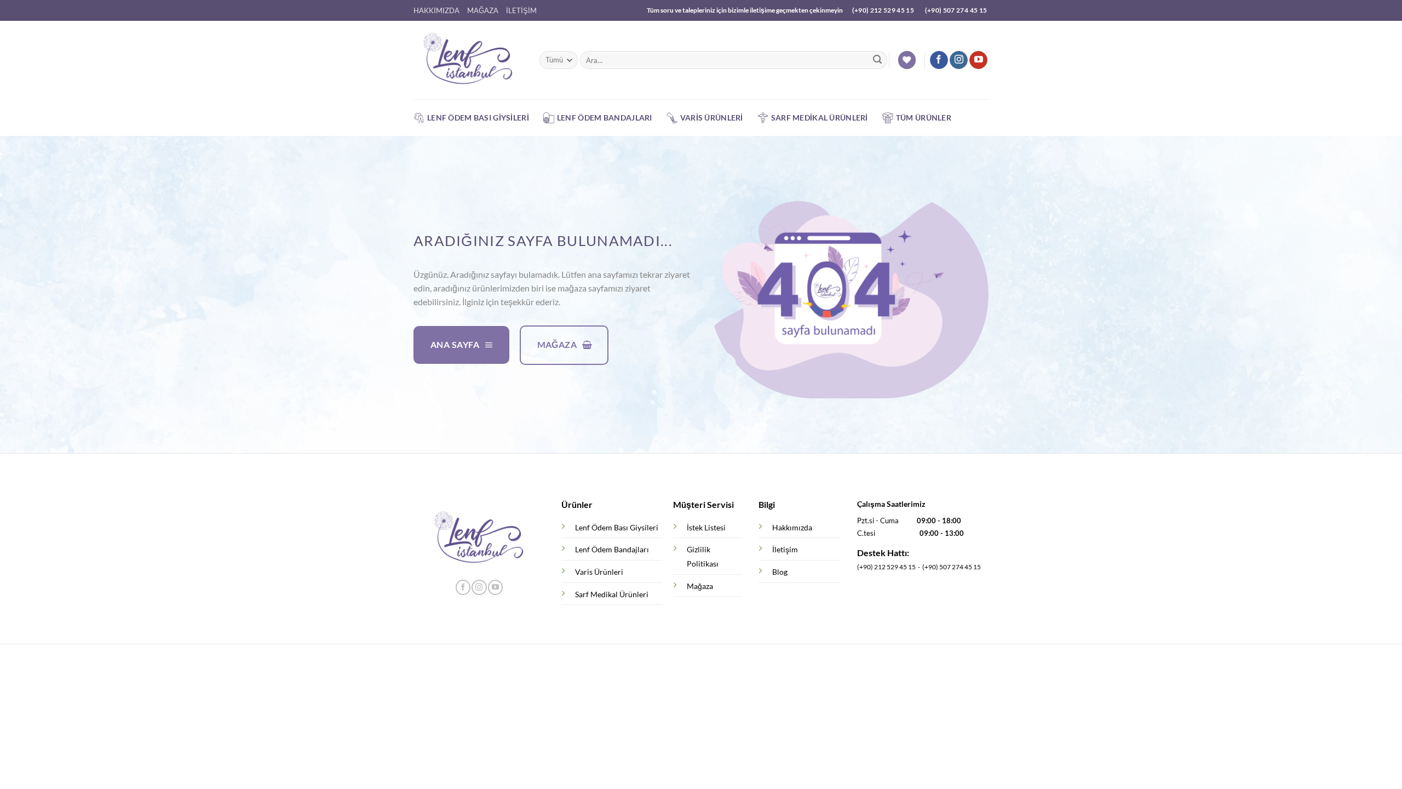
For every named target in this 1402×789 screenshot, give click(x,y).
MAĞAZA (482, 10)
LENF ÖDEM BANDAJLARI (604, 117)
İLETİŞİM (521, 10)
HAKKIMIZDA (436, 10)
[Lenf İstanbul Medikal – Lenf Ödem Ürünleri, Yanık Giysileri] (468, 60)
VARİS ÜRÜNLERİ (711, 117)
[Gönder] (877, 60)
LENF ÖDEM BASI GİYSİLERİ (478, 117)
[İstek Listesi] (907, 60)
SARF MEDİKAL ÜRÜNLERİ (819, 117)
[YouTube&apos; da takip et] (978, 60)
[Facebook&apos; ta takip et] (939, 60)
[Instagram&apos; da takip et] (959, 60)
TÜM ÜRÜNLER (923, 117)
